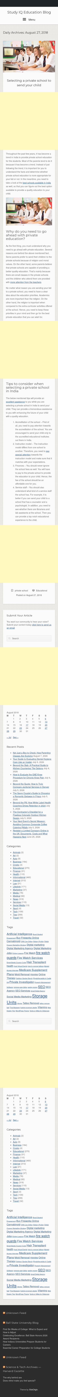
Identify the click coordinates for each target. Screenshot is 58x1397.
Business (17, 861)
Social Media (19, 905)
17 (27, 724)
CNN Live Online (27, 941)
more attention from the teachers (25, 282)
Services (17, 902)
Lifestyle (17, 886)
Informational (19, 877)
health (10, 965)
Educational (41, 590)
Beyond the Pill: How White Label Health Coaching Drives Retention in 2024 (32, 804)
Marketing (17, 889)
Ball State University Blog (22, 1322)
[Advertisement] (29, 121)
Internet (16, 880)
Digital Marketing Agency (20, 948)
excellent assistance (15, 401)
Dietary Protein (38, 941)
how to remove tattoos (36, 966)
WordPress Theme (22, 1011)
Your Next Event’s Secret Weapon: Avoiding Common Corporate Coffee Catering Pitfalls (30, 824)
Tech (15, 911)
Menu (31, 19)
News (15, 898)
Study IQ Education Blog (29, 12)
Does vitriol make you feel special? (19, 1380)
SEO (41, 986)
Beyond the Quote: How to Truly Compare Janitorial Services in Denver (31, 785)
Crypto (16, 864)
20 (46, 724)
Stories (19, 1003)
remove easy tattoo (20, 987)
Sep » (15, 737)
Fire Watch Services (30, 958)
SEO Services (22, 990)
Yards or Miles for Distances (39, 1011)
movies (34, 974)
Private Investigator (21, 982)
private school (21, 590)
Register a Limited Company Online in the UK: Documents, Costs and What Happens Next (31, 833)
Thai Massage (15, 1007)
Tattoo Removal (31, 1003)
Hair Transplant (36, 962)
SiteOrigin (33, 1389)
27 (46, 728)
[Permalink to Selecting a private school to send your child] (29, 56)
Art (14, 855)
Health (16, 874)
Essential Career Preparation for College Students (27, 1347)
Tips (15, 914)
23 (20, 728)
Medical (16, 895)
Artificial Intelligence (19, 934)
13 (46, 721)
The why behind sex (12, 1377)
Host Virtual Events (20, 966)
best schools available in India (37, 182)
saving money (32, 987)
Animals (16, 852)
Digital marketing (35, 944)
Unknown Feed (16, 1312)
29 (14, 731)
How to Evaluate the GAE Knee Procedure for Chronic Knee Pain (28, 776)
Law (15, 883)
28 (8, 731)
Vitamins (42, 1007)
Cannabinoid (13, 941)
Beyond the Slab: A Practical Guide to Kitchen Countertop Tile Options (30, 767)
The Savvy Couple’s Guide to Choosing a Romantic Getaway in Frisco (31, 795)
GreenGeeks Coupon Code (16, 962)
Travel (16, 917)
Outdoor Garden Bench (24, 978)
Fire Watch (29, 953)
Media (16, 892)
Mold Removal (22, 974)
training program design (28, 1007)
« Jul (9, 737)
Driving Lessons (17, 953)
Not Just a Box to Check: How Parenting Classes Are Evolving (32, 754)
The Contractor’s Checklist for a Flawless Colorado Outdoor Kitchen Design (29, 815)
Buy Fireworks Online (27, 937)
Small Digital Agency (38, 991)
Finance (17, 870)
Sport (15, 908)
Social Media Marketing (19, 996)
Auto (15, 858)
